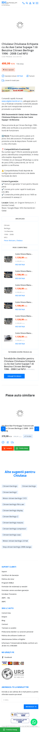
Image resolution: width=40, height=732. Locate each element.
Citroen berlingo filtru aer (13, 504)
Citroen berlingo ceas (12, 535)
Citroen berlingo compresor (14, 528)
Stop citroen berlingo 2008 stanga (17, 547)
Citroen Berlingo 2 (10, 516)
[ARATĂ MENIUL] (37, 3)
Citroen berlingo (29, 486)
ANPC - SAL (6, 598)
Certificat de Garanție (10, 575)
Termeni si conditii (9, 628)
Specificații (20, 219)
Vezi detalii (20, 265)
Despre (4, 617)
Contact (5, 624)
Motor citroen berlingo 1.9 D (15, 498)
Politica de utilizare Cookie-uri (13, 635)
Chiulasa (19, 240)
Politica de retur (8, 579)
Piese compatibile (20, 247)
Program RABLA (8, 583)
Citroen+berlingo (10, 486)
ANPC (4, 602)
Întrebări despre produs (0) (20, 352)
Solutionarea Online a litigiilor (13, 639)
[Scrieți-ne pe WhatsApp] (34, 722)
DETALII (20, 76)
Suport (4, 571)
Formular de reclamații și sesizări (14, 586)
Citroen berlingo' (10, 492)
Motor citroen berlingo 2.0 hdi (15, 541)
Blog (3, 620)
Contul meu (6, 613)
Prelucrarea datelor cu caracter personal (17, 632)
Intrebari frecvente (9, 594)
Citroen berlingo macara (13, 522)
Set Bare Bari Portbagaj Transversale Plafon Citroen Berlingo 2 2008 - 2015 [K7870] (18, 428)
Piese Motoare (9, 240)
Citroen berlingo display (13, 510)
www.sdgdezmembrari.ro (12, 101)
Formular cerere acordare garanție (15, 590)
